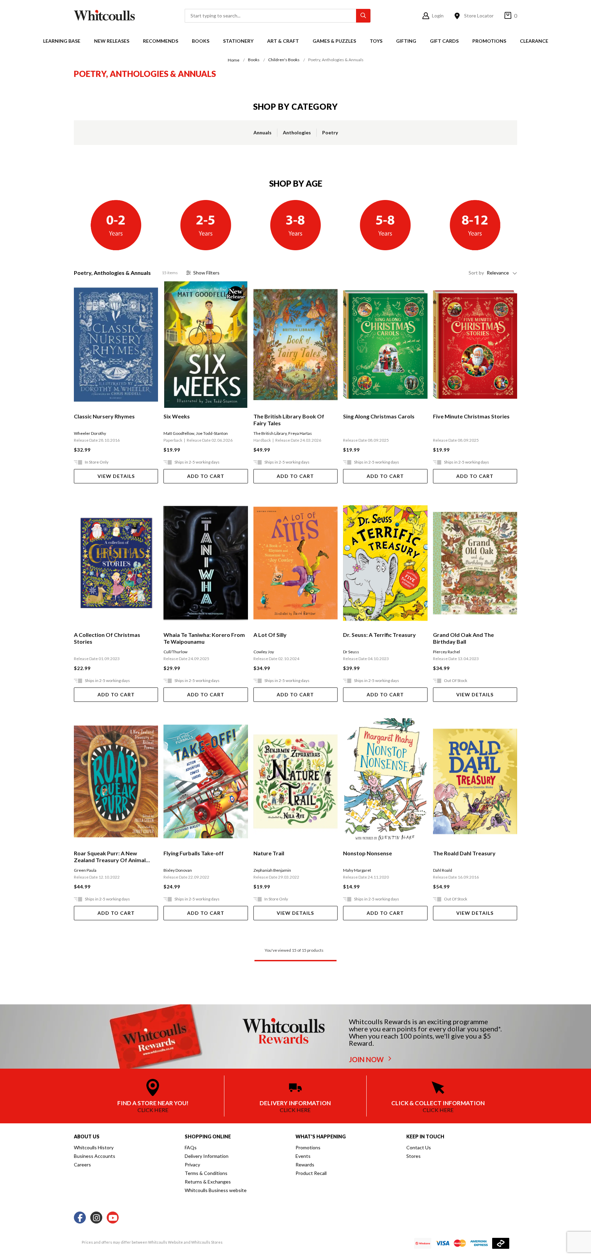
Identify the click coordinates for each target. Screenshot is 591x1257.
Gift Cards (444, 41)
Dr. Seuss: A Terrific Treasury (379, 634)
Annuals (262, 132)
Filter (206, 273)
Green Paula (85, 870)
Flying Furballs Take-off (193, 853)
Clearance (534, 41)
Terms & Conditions (206, 1173)
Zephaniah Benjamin (272, 870)
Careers (82, 1164)
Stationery (238, 41)
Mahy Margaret (357, 870)
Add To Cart (205, 476)
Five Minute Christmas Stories (471, 416)
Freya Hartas (300, 433)
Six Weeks (176, 416)
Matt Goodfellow (178, 433)
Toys (376, 41)
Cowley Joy (263, 651)
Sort (476, 273)
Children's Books (284, 59)
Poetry (330, 132)
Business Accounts (94, 1156)
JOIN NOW (367, 1059)
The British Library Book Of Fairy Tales (288, 419)
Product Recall (311, 1173)
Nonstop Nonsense (367, 853)
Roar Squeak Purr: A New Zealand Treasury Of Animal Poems (110, 857)
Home (233, 60)
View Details (116, 476)
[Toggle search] (363, 16)
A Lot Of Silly (270, 634)
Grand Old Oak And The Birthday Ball (463, 638)
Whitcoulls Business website (216, 1190)
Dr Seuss (351, 651)
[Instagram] (96, 1218)
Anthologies (297, 132)
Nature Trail (268, 853)
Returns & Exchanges (208, 1182)
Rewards (305, 1164)
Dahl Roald (442, 870)
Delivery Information (206, 1156)
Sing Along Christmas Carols (379, 416)
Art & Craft (283, 41)
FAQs (191, 1147)
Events (303, 1156)
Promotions (489, 41)
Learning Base (61, 41)
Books (200, 41)
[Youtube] (112, 1218)
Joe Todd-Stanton (212, 433)
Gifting (406, 41)
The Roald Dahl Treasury (464, 853)
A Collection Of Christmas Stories (107, 638)
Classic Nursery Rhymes (104, 416)
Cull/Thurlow (175, 651)
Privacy (192, 1164)
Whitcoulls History (94, 1147)
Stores (413, 1156)
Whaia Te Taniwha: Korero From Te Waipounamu (204, 638)
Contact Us (418, 1147)
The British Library (270, 433)
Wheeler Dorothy (90, 433)
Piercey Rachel (446, 651)
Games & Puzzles (334, 41)
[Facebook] (80, 1218)
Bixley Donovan (177, 870)
